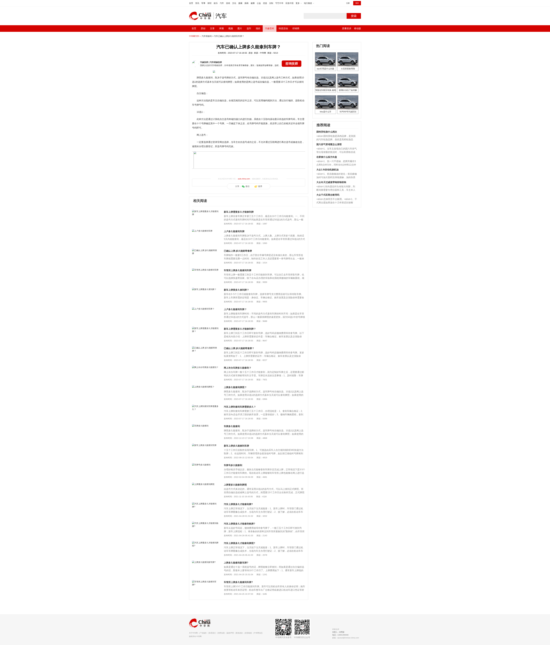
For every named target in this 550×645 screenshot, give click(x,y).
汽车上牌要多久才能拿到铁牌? (239, 523)
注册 (348, 3)
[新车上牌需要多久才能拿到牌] (205, 211)
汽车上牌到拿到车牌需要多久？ (240, 407)
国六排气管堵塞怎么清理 (329, 144)
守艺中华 (279, 3)
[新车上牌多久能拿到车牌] (205, 445)
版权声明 (230, 633)
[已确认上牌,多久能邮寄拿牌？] (205, 348)
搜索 (354, 15)
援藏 (240, 3)
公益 (259, 3)
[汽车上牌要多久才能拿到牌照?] (205, 543)
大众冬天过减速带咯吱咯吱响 (331, 182)
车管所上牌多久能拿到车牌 (237, 270)
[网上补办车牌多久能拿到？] (205, 367)
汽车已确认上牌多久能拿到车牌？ (229, 36)
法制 (271, 3)
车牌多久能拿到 (232, 426)
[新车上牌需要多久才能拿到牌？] (205, 328)
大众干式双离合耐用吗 (327, 195)
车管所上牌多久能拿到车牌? (238, 582)
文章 (212, 28)
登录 (357, 3)
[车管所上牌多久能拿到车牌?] (205, 582)
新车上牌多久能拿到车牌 (236, 446)
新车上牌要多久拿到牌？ (236, 290)
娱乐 (216, 3)
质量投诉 (346, 28)
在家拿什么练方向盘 (326, 157)
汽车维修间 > (207, 36)
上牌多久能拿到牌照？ (235, 387)
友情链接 (248, 633)
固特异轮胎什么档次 (326, 132)
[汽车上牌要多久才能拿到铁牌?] (205, 523)
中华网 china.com (201, 15)
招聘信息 (221, 633)
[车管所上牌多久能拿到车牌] (205, 270)
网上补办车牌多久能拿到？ (237, 368)
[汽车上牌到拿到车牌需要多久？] (205, 406)
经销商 (295, 28)
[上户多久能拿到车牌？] (205, 309)
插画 (246, 3)
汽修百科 (269, 28)
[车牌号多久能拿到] (205, 465)
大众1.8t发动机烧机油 (327, 169)
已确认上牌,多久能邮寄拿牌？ (239, 348)
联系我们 (212, 633)
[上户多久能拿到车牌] (205, 231)
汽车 (222, 3)
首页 (191, 3)
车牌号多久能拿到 (233, 465)
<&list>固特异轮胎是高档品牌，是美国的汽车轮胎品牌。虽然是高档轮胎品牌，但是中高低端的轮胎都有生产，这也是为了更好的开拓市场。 (335, 138)
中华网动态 (258, 633)
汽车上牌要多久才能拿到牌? (238, 504)
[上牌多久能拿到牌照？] (205, 387)
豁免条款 (239, 633)
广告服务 (203, 633)
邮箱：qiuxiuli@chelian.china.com (345, 638)
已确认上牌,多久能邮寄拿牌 (238, 251)
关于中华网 (193, 633)
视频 (230, 28)
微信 (247, 186)
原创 (203, 28)
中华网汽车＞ (195, 36)
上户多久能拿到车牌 (234, 231)
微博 (260, 186)
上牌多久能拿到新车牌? (236, 562)
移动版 (357, 28)
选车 (249, 28)
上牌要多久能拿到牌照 (235, 484)
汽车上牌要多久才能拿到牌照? (239, 543)
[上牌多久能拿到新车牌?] (205, 562)
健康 (253, 3)
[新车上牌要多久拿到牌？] (205, 289)
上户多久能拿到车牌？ (235, 309)
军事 (203, 3)
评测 (221, 28)
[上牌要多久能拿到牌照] (205, 484)
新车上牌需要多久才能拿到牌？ (240, 329)
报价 (258, 28)
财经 (210, 3)
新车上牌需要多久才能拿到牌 (239, 212)
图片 (239, 28)
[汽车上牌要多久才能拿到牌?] (205, 504)
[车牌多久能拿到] (205, 426)
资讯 (197, 3)
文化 (234, 3)
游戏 (228, 3)
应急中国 (289, 3)
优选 (265, 3)
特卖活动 (283, 28)
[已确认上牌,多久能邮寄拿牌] (205, 250)
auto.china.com (244, 179)
